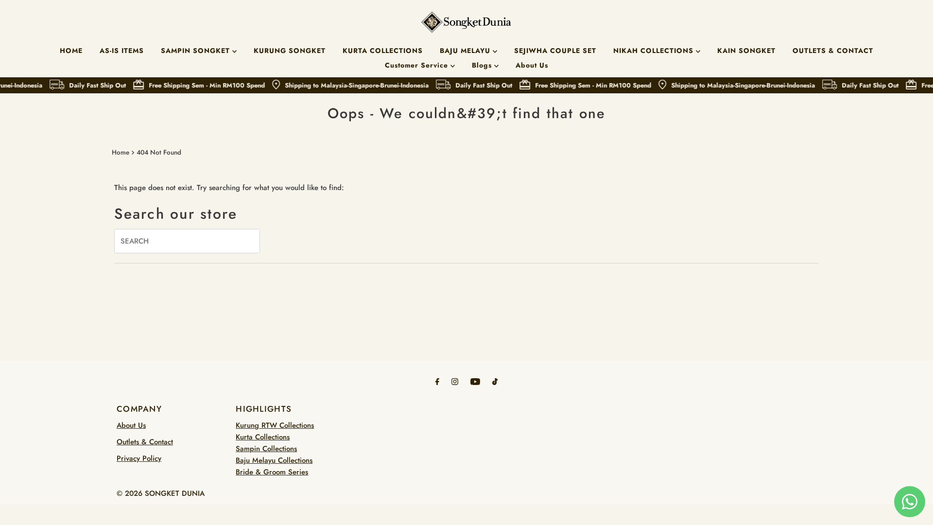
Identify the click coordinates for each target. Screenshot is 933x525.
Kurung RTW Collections (275, 425)
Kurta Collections (263, 437)
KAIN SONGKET (746, 50)
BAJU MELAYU (466, 50)
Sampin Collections (266, 448)
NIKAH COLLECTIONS (654, 50)
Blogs (483, 65)
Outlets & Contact (145, 442)
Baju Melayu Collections (274, 460)
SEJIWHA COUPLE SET (555, 50)
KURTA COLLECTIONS (383, 50)
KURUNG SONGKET (290, 50)
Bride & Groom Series (272, 472)
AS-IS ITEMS (122, 50)
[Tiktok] (495, 381)
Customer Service (417, 65)
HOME (71, 50)
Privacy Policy (139, 458)
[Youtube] (475, 381)
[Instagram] (454, 381)
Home (120, 152)
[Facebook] (437, 381)
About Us (532, 65)
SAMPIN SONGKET (196, 50)
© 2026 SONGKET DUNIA (161, 493)
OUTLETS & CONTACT (833, 50)
